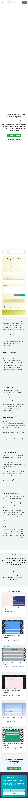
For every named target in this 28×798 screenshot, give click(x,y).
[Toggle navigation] (2, 2)
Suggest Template (14, 768)
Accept (14, 793)
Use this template (14, 135)
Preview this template (6, 619)
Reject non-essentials (14, 790)
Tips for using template (14, 139)
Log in (24, 2)
